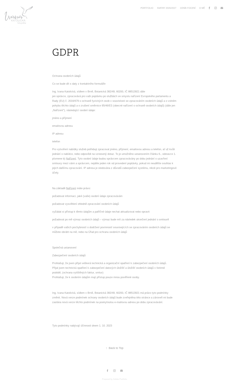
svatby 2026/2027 (166, 8)
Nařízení (71, 158)
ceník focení (188, 8)
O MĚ (202, 8)
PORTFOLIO (147, 8)
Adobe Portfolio (120, 379)
